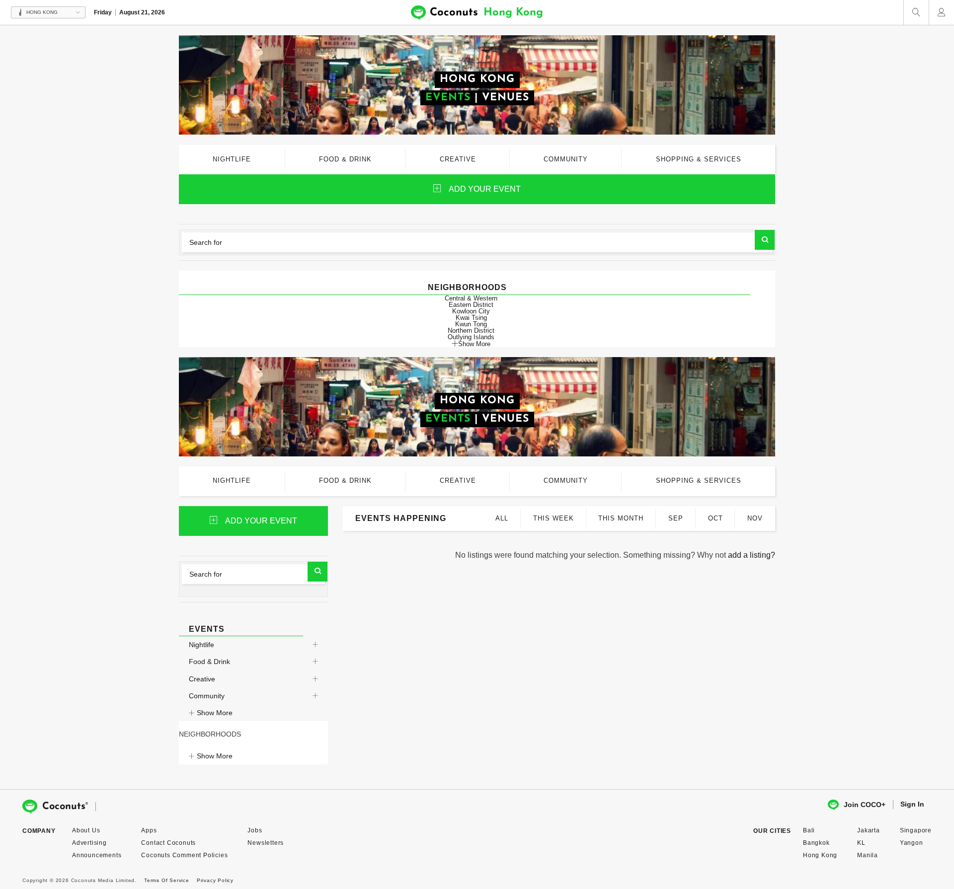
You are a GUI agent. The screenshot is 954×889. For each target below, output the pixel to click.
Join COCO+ (864, 805)
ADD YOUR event (485, 189)
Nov (755, 518)
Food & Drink (209, 662)
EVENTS (448, 97)
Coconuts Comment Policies (184, 855)
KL (861, 842)
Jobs (254, 830)
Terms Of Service (166, 880)
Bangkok (816, 842)
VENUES (505, 97)
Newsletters (265, 842)
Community (207, 696)
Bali (809, 830)
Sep (675, 518)
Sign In (912, 804)
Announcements (96, 855)
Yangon (911, 842)
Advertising (89, 842)
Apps (149, 830)
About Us (86, 830)
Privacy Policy (215, 880)
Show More (474, 343)
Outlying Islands (471, 337)
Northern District (471, 330)
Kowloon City (471, 311)
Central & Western (471, 298)
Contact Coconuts (168, 842)
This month (620, 518)
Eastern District (471, 304)
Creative (202, 679)
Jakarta (868, 830)
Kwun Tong (471, 324)
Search (765, 240)
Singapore (916, 830)
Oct (715, 518)
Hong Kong (820, 855)
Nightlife (201, 645)
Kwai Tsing (471, 317)
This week (553, 518)
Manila (867, 855)
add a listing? (751, 555)
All (501, 518)
